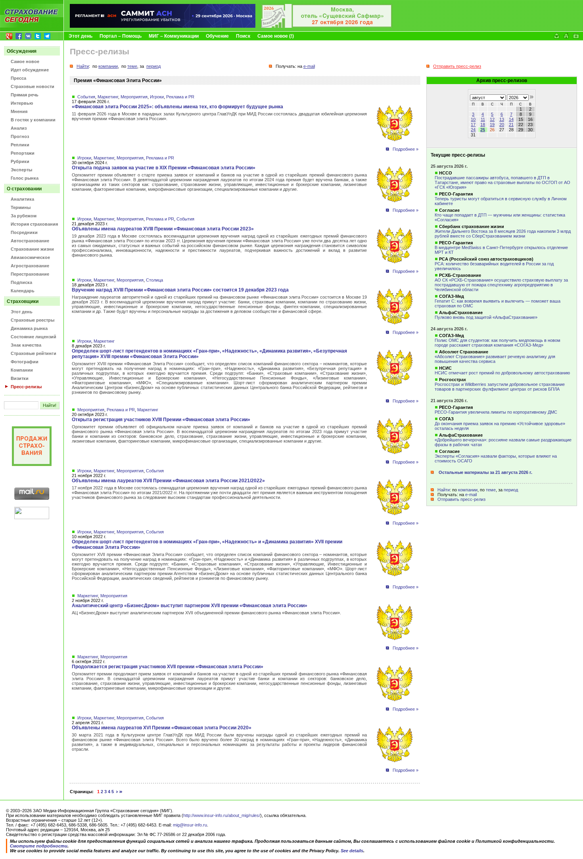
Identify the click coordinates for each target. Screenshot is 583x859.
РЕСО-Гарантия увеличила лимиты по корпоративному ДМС (496, 412)
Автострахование (30, 240)
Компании (22, 370)
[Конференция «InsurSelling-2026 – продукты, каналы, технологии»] (326, 26)
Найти (443, 489)
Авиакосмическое (30, 257)
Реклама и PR (180, 96)
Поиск (243, 36)
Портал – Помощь (121, 36)
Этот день (80, 36)
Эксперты (21, 169)
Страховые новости (32, 86)
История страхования (34, 224)
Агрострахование (30, 265)
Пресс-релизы (26, 386)
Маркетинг (108, 96)
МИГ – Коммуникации (174, 36)
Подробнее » (405, 149)
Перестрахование (30, 274)
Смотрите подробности (38, 846)
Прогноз (20, 136)
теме (491, 489)
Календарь (23, 290)
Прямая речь (24, 94)
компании (468, 489)
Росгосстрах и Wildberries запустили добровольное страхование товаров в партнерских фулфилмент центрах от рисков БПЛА (500, 386)
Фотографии (24, 361)
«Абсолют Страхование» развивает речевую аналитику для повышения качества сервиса (495, 359)
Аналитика (22, 199)
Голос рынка (24, 178)
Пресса (18, 78)
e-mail (471, 494)
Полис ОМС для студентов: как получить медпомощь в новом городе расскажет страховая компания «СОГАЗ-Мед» (497, 342)
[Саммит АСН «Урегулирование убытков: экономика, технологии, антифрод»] (162, 26)
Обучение (217, 36)
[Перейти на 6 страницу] (117, 791)
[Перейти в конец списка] (121, 791)
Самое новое (25, 61)
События (86, 96)
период (511, 489)
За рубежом (23, 215)
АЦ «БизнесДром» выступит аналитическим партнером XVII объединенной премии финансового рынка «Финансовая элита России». (206, 612)
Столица (154, 280)
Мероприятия (134, 96)
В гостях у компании (33, 119)
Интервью (22, 103)
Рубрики (20, 161)
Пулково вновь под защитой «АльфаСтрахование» (486, 317)
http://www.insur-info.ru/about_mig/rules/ (221, 815)
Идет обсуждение (30, 69)
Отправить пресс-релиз (461, 499)
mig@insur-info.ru (190, 825)
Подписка (21, 282)
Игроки (157, 96)
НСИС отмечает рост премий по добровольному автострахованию (502, 372)
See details (352, 850)
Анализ (19, 128)
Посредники (24, 232)
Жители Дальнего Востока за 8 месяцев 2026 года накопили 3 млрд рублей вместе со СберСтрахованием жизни (503, 233)
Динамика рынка (29, 328)
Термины (21, 207)
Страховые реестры (32, 320)
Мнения (19, 111)
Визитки (20, 378)
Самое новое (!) (275, 36)
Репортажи (23, 153)
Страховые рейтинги (33, 353)
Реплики (20, 144)
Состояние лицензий (33, 336)
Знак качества (26, 345)
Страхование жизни (32, 249)
